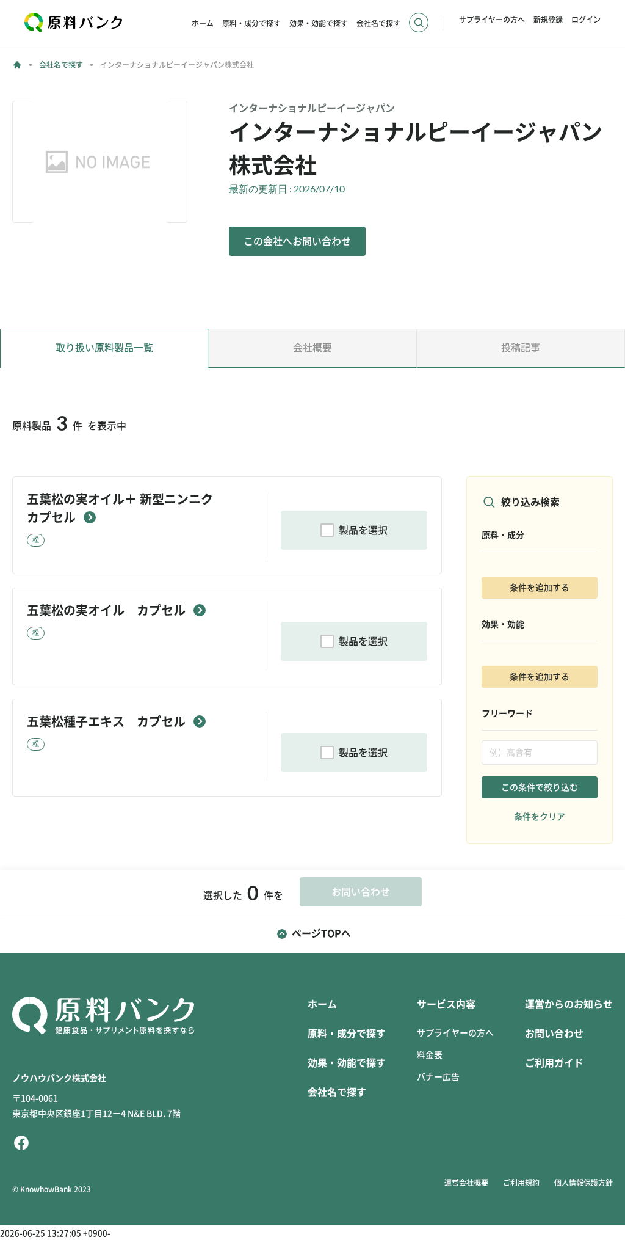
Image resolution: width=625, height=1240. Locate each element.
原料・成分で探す (251, 23)
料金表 (430, 1055)
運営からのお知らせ (569, 1004)
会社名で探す (378, 23)
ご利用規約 (521, 1182)
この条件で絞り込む (539, 787)
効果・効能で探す (318, 23)
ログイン (586, 19)
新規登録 (548, 19)
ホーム (203, 23)
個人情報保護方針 (583, 1182)
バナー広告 (438, 1077)
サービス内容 (446, 1004)
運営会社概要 (466, 1182)
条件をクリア (539, 816)
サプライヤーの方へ (492, 19)
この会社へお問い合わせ (297, 241)
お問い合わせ (554, 1033)
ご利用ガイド (554, 1063)
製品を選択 (363, 530)
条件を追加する (539, 587)
